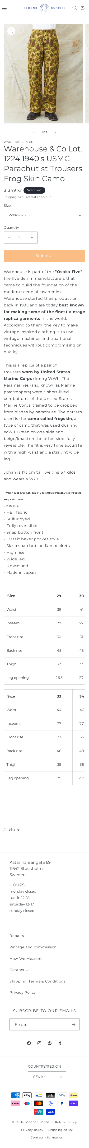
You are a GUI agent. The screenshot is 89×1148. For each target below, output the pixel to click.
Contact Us (19, 969)
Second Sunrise (37, 1122)
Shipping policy (60, 1130)
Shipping (10, 197)
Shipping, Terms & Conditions (37, 981)
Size (7, 205)
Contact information (47, 1137)
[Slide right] (55, 132)
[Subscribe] (73, 1024)
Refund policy (66, 1122)
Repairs (16, 935)
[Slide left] (33, 132)
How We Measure (26, 958)
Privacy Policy (22, 992)
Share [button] (14, 829)
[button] (4, 8)
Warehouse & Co (18, 142)
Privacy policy (32, 1130)
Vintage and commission (33, 947)
